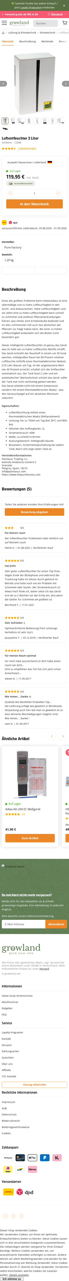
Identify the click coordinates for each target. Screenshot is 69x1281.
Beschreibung (27, 41)
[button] (5, 121)
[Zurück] (3, 84)
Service (7, 1023)
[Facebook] (5, 1216)
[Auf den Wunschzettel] (18, 270)
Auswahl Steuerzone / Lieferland (27, 162)
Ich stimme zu (12, 1279)
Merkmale (47, 41)
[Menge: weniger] (10, 193)
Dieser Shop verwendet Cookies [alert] (18, 1230)
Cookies (6, 1133)
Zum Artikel (30, 838)
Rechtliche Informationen (19, 1092)
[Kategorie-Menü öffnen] (4, 22)
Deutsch (57, 14)
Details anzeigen (19, 1275)
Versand (44, 968)
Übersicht (8, 41)
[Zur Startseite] (19, 23)
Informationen (12, 986)
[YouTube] (13, 1216)
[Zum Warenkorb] (64, 23)
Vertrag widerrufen (34, 1084)
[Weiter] (65, 84)
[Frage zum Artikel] (50, 270)
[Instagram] (21, 1216)
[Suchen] (53, 23)
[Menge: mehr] (58, 193)
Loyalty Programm (31, 7)
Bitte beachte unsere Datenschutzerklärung (28, 916)
